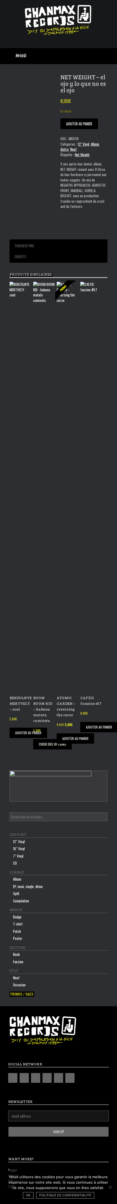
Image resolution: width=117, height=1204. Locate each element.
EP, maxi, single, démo (28, 886)
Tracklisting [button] (24, 245)
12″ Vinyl (19, 841)
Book (16, 954)
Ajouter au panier (79, 123)
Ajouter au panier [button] (28, 732)
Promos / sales (21, 994)
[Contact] (58, 1078)
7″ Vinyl (18, 856)
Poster (17, 938)
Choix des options (52, 744)
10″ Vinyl (19, 848)
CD (15, 863)
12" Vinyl (83, 144)
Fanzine (18, 961)
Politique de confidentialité (65, 1195)
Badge (17, 917)
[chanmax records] (58, 20)
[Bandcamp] (12, 1078)
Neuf (73, 149)
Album (95, 144)
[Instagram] (35, 1078)
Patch (17, 931)
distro (64, 149)
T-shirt (18, 924)
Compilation (21, 900)
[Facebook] (24, 1078)
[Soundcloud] (70, 1078)
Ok (28, 1195)
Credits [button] (20, 256)
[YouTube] (47, 1078)
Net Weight (82, 154)
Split (16, 893)
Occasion (19, 984)
